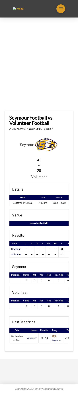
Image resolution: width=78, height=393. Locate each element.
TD (68, 275)
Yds (41, 275)
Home (34, 330)
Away (54, 330)
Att (34, 275)
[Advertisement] (39, 64)
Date (17, 330)
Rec (49, 275)
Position (15, 275)
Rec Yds (59, 275)
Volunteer (16, 254)
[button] (60, 8)
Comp (26, 275)
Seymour (15, 249)
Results (44, 330)
